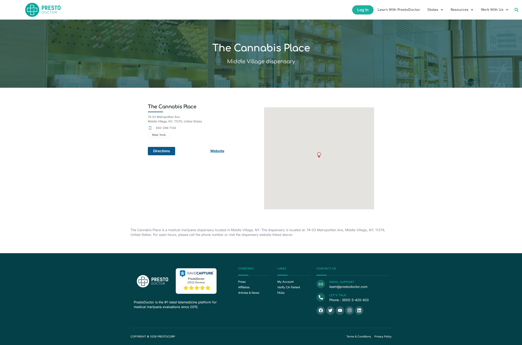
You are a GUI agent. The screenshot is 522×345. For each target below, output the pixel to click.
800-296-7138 (166, 128)
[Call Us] (320, 297)
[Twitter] (330, 310)
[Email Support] (320, 284)
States (432, 10)
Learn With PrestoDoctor (399, 10)
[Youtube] (340, 310)
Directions (161, 151)
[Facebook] (320, 310)
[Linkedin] (359, 310)
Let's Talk (337, 295)
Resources (459, 10)
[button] (516, 9)
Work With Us (492, 10)
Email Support (341, 282)
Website (217, 151)
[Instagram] (349, 310)
